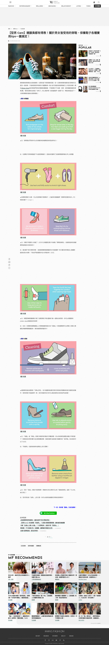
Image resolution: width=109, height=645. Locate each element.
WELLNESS (39, 6)
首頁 (9, 28)
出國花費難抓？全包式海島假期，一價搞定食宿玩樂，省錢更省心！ (89, 576)
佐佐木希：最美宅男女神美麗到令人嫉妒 (19, 576)
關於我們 (38, 635)
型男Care (15, 28)
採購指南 (38, 545)
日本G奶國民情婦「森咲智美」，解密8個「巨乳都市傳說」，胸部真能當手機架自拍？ (19, 597)
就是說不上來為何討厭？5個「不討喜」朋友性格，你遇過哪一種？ (95, 52)
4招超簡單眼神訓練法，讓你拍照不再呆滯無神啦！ (35, 520)
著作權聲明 (55, 635)
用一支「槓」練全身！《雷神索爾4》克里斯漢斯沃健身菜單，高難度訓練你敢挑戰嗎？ (90, 617)
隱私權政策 (46, 635)
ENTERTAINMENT (24, 6)
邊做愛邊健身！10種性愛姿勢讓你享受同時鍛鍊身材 (42, 617)
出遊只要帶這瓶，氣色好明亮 (29, 530)
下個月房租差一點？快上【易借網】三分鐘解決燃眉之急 (42, 596)
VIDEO (88, 6)
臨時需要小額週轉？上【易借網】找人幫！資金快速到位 (65, 596)
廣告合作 (63, 635)
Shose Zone (25, 88)
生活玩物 (23, 28)
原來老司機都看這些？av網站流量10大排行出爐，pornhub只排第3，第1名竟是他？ (94, 79)
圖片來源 (23, 135)
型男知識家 (31, 545)
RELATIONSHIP (66, 6)
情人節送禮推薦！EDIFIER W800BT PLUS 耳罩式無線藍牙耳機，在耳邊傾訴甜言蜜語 (94, 88)
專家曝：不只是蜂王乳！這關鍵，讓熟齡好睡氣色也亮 (36, 528)
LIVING (78, 6)
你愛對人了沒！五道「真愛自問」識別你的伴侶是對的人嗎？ (94, 61)
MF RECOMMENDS (25, 558)
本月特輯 (97, 6)
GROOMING (52, 6)
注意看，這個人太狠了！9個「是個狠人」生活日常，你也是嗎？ (90, 596)
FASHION (11, 6)
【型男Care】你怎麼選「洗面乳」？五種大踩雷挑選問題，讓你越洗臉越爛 (42, 523)
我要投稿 (71, 635)
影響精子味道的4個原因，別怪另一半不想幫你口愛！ (66, 617)
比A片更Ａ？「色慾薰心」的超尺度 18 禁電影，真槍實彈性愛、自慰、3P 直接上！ (95, 70)
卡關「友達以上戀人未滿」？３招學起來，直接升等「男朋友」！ (39, 525)
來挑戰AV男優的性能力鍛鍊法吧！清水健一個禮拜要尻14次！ (66, 576)
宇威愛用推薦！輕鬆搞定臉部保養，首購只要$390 (42, 576)
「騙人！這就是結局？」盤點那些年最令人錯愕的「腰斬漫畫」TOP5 (19, 617)
